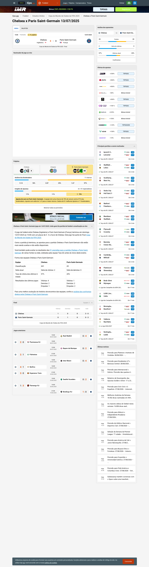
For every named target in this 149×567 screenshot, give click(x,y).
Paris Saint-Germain (68, 40)
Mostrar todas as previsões (53, 208)
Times (89, 3)
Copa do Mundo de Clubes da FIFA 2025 (53, 323)
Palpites (71, 3)
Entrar (122, 3)
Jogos (65, 3)
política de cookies (51, 563)
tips (31, 2)
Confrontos (116, 60)
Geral (16, 28)
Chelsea (43, 40)
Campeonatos (81, 3)
